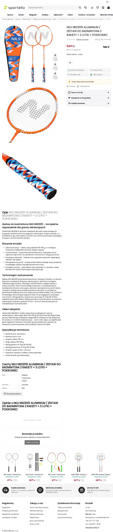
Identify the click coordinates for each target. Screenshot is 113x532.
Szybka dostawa (18, 488)
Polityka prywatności (10, 511)
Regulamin (6, 507)
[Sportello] (14, 7)
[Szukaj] (80, 8)
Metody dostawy (36, 511)
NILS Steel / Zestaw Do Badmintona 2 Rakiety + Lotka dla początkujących (12, 474)
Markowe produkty (54, 488)
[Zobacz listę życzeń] (97, 7)
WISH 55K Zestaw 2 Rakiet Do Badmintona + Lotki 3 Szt (101, 474)
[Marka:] (106, 47)
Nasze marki (34, 524)
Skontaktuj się (90, 511)
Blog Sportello (63, 511)
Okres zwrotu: (72, 54)
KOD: (96, 39)
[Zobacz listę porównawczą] (92, 7)
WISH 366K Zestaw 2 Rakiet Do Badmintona (78, 474)
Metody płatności (36, 514)
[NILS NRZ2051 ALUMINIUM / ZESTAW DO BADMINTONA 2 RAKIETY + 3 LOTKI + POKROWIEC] (32, 54)
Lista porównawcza (65, 517)
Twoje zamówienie (65, 507)
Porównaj (72, 86)
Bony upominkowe (37, 521)
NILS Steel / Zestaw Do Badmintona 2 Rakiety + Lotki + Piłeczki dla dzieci (56, 474)
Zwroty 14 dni (92, 488)
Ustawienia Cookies (9, 517)
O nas (87, 507)
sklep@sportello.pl (92, 527)
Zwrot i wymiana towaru (39, 507)
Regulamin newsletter (10, 514)
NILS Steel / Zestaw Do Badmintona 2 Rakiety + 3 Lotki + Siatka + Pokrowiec (34, 474)
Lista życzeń (62, 514)
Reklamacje (34, 517)
